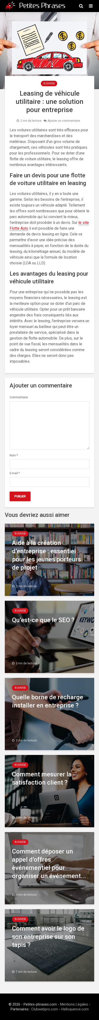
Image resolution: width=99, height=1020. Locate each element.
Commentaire (19, 397)
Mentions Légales (74, 1004)
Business (49, 83)
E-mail (15, 473)
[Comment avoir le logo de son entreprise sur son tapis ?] (49, 945)
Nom (14, 455)
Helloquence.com (75, 1009)
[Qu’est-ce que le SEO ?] (49, 636)
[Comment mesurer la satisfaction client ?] (49, 790)
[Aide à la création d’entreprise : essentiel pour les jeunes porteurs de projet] (49, 559)
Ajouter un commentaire (64, 120)
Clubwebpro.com (44, 1009)
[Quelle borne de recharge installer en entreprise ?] (49, 713)
